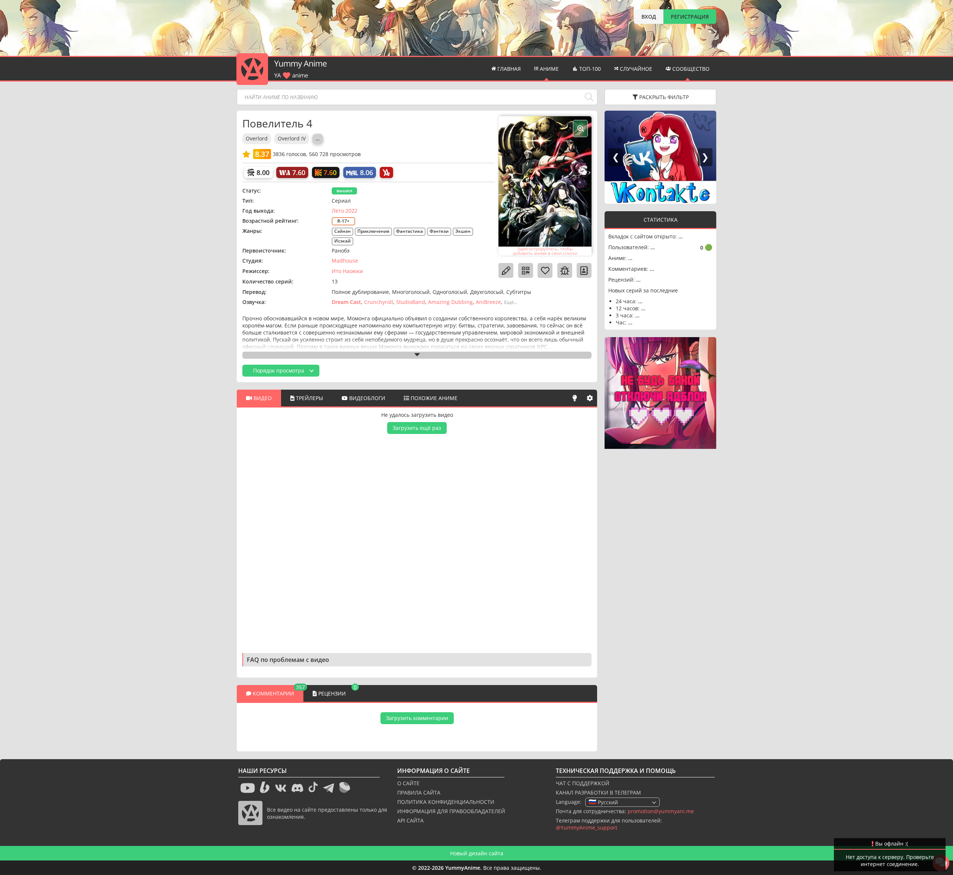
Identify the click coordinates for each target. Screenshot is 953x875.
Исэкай (342, 241)
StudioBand (410, 301)
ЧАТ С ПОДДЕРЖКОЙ (582, 783)
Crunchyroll (378, 301)
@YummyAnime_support (586, 827)
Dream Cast (346, 301)
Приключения (373, 231)
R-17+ (343, 221)
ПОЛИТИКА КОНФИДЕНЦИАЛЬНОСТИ (445, 801)
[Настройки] (589, 398)
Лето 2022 (344, 210)
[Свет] (574, 398)
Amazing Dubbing (450, 301)
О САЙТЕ (408, 783)
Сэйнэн (342, 231)
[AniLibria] (386, 172)
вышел (344, 190)
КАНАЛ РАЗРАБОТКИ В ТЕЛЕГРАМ (598, 792)
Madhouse (345, 260)
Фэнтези (439, 231)
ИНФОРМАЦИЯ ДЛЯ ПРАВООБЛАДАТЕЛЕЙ (451, 811)
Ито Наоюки (347, 271)
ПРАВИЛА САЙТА (418, 792)
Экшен (463, 231)
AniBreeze (488, 301)
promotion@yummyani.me (661, 811)
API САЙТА (410, 820)
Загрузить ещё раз (417, 427)
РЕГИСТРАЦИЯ (690, 16)
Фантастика (409, 231)
